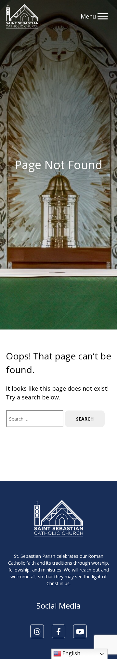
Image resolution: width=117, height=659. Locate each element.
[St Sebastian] (22, 16)
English (70, 653)
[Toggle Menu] (103, 16)
